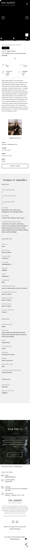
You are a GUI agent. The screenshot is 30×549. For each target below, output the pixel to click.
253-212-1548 (8, 481)
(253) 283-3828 (6, 150)
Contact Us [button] (15, 454)
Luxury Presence (15, 529)
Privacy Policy (21, 537)
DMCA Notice (15, 539)
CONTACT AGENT (15, 166)
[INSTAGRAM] (17, 521)
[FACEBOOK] (13, 521)
